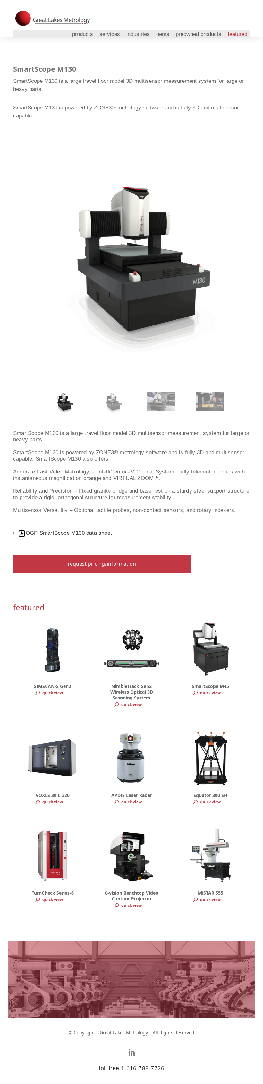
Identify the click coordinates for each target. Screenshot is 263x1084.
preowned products (198, 34)
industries (138, 34)
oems (162, 34)
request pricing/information (102, 563)
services (109, 34)
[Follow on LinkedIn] (131, 1052)
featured (237, 34)
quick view (52, 693)
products (82, 34)
